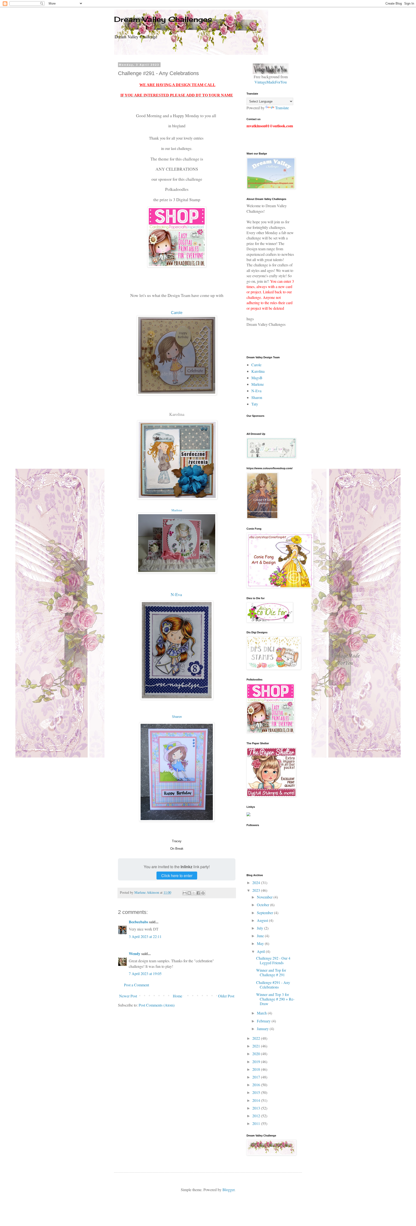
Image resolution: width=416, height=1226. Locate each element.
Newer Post (128, 995)
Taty (254, 403)
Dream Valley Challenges (163, 19)
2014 (256, 1100)
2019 (256, 1061)
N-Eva (176, 594)
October (263, 904)
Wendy (134, 953)
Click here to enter (176, 875)
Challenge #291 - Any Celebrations (273, 984)
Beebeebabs (138, 921)
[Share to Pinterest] (203, 893)
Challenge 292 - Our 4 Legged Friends (273, 960)
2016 (256, 1084)
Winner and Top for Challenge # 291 (271, 972)
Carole (256, 364)
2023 (256, 890)
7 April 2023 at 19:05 (145, 973)
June (261, 935)
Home (177, 995)
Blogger (228, 1189)
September (265, 912)
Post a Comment (136, 984)
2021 (256, 1045)
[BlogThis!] (189, 893)
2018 (256, 1069)
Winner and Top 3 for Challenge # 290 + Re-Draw (275, 999)
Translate (282, 107)
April (261, 951)
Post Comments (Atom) (157, 1005)
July (260, 928)
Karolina (176, 414)
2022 (256, 1038)
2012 (256, 1115)
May (261, 943)
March (262, 1012)
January (263, 1028)
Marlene (176, 510)
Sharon (177, 717)
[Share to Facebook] (198, 893)
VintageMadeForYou (270, 81)
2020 (256, 1053)
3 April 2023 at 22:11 (145, 936)
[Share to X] (193, 893)
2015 (256, 1092)
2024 (256, 882)
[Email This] (184, 893)
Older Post (226, 995)
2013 (256, 1107)
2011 (256, 1123)
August (263, 920)
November (265, 896)
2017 (256, 1076)
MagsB (256, 377)
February (264, 1020)
